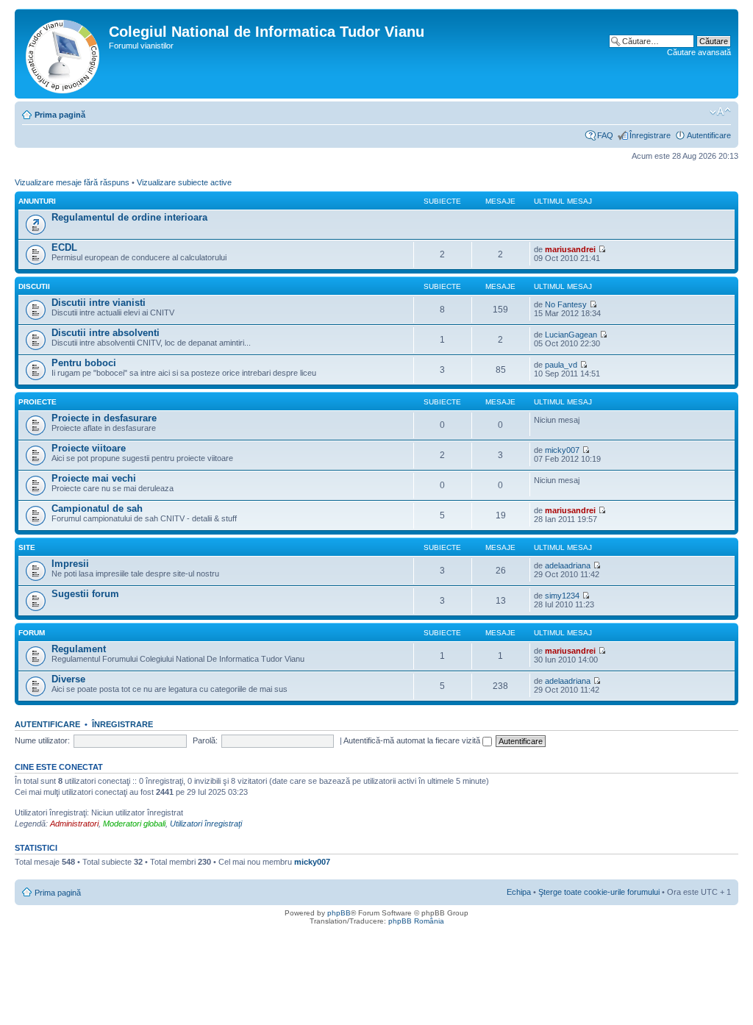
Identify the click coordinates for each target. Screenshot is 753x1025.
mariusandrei (570, 249)
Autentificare (709, 135)
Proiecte (37, 402)
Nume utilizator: (42, 740)
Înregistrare (650, 135)
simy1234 (562, 595)
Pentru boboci (83, 362)
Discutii (34, 286)
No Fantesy (566, 304)
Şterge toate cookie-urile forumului (599, 892)
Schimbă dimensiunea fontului (720, 111)
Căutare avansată (699, 52)
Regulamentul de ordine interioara (129, 217)
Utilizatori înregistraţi (206, 823)
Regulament (78, 648)
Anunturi (37, 201)
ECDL (64, 247)
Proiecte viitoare (88, 448)
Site (26, 547)
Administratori (74, 823)
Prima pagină (60, 114)
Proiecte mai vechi (93, 478)
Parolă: (205, 740)
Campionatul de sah (97, 508)
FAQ (605, 135)
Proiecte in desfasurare (104, 418)
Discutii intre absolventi (105, 332)
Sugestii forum (85, 593)
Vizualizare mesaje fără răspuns (72, 182)
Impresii (70, 563)
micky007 (562, 450)
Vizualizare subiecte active (184, 182)
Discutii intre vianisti (98, 302)
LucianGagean (571, 334)
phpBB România (416, 921)
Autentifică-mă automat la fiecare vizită (412, 740)
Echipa (519, 892)
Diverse (68, 679)
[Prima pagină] (63, 53)
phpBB (339, 913)
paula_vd (561, 364)
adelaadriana (567, 565)
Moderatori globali (134, 823)
